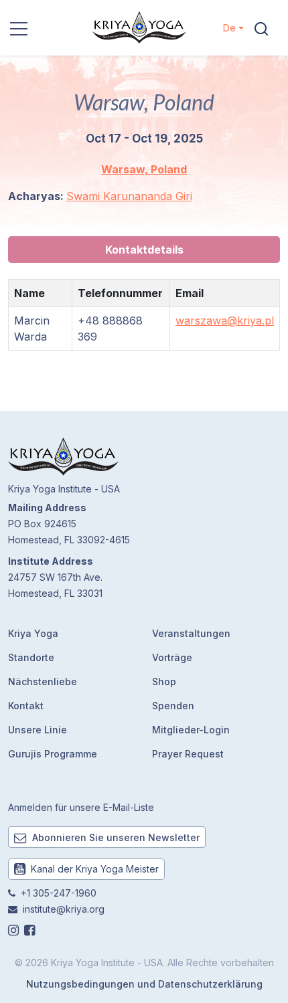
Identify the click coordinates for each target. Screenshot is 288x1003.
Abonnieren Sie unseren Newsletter (114, 837)
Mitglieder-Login (191, 729)
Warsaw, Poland (144, 169)
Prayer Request (188, 753)
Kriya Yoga (33, 633)
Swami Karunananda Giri (129, 196)
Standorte (31, 657)
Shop (164, 681)
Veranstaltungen (191, 633)
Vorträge (172, 657)
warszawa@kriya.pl (224, 320)
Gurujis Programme (52, 753)
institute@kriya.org (63, 909)
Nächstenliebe (42, 681)
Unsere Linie (37, 729)
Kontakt (26, 705)
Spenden (173, 705)
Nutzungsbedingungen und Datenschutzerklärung (144, 984)
